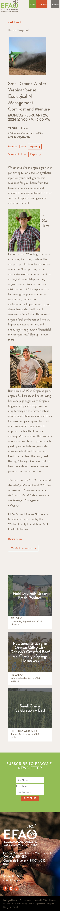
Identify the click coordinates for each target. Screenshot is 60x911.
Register (33, 146)
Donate (42, 5)
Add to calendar (24, 548)
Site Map (33, 903)
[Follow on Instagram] (11, 888)
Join (32, 5)
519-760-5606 (12, 876)
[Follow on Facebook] (5, 888)
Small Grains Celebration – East (30, 708)
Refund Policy (15, 539)
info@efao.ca (11, 880)
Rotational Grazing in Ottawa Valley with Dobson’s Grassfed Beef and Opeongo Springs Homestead (30, 651)
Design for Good (10, 907)
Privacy (10, 903)
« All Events (15, 22)
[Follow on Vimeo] (16, 888)
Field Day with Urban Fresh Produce (30, 595)
